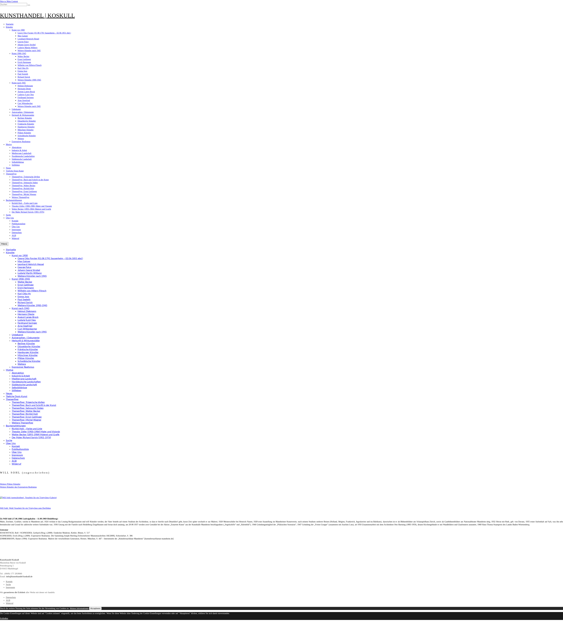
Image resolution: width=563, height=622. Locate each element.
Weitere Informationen (79, 608)
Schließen (4, 618)
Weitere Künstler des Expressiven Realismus (18, 487)
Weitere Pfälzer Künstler (10, 484)
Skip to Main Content (9, 1)
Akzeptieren (95, 608)
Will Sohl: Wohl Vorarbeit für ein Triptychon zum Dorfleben (25, 508)
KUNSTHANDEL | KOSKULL (37, 15)
